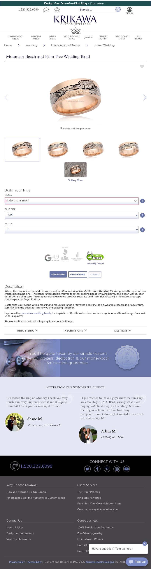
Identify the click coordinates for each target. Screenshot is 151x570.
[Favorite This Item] (142, 66)
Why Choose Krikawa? (22, 485)
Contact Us (14, 520)
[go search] (118, 9)
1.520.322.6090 (28, 9)
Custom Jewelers (75, 24)
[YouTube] (126, 469)
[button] (145, 97)
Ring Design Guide (122, 37)
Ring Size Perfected (89, 497)
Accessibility (35, 562)
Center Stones (103, 37)
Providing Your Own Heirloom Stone (99, 503)
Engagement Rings (15, 37)
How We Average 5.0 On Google (26, 492)
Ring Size (10, 209)
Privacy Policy (16, 562)
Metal (8, 195)
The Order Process (88, 492)
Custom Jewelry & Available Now (97, 509)
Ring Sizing (26, 330)
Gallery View (75, 180)
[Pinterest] (107, 469)
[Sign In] (129, 9)
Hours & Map (14, 527)
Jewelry (88, 37)
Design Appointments (20, 533)
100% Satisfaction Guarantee (95, 527)
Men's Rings (52, 37)
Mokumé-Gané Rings (72, 37)
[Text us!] (137, 562)
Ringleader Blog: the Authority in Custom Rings (35, 497)
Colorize (95, 274)
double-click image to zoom (77, 128)
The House (138, 37)
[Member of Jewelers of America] (77, 257)
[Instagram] (116, 469)
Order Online (58, 274)
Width (8, 223)
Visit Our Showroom (18, 539)
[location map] (56, 10)
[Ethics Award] (65, 254)
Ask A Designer (77, 274)
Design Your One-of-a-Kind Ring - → (75, 3)
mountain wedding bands (36, 313)
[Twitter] (87, 469)
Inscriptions (74, 330)
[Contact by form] (46, 10)
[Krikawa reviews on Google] (51, 258)
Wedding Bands (36, 37)
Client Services (87, 485)
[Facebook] (97, 469)
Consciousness (87, 520)
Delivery (121, 330)
